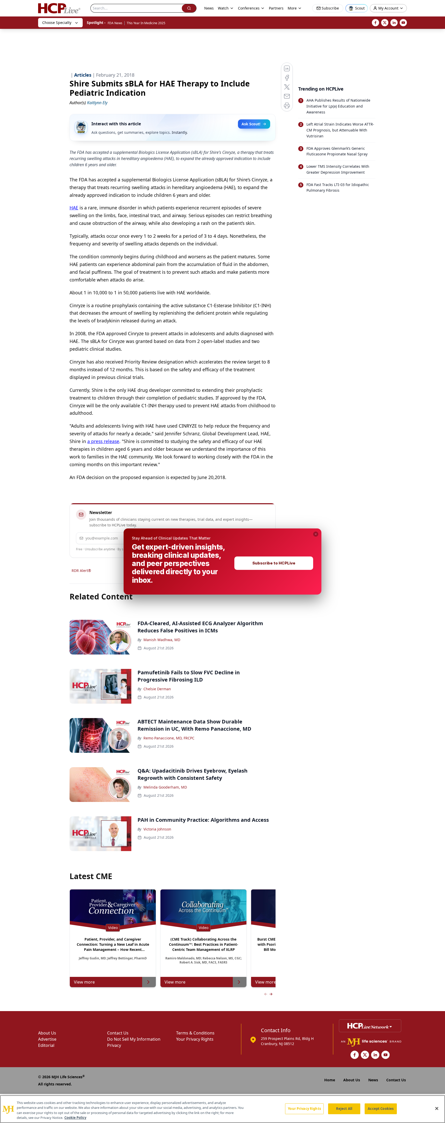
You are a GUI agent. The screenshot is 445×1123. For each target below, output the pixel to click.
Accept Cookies (380, 1108)
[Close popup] (315, 534)
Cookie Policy (75, 1117)
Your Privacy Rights (304, 1108)
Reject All (344, 1108)
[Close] (436, 1108)
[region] (222, 1109)
